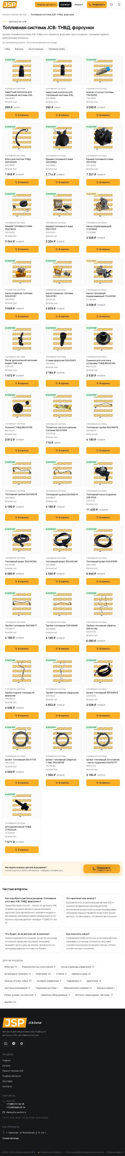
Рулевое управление (49, 980)
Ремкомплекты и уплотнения (38, 966)
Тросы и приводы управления (77, 966)
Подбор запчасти (46, 4)
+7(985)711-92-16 (15, 1103)
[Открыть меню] (119, 4)
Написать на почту (16, 1112)
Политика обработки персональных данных (85, 1152)
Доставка (7, 1081)
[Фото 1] (17, 82)
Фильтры (10, 966)
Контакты (7, 1086)
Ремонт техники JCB (12, 1070)
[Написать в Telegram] (13, 1043)
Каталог (65, 4)
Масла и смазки (106, 987)
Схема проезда (10, 1138)
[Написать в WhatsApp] (5, 1043)
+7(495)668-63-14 (15, 1107)
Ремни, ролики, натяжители (20, 994)
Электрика (43, 973)
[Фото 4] (27, 82)
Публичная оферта (114, 1152)
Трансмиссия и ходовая (78, 987)
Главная (6, 1060)
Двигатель (94, 980)
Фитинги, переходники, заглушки (94, 994)
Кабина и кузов (81, 973)
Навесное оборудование (55, 994)
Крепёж (10, 1001)
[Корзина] (111, 4)
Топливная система (15, 88)
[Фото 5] (110, 149)
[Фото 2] (21, 82)
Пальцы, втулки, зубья (18, 980)
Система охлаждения (17, 987)
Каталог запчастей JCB (14, 14)
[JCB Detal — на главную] (9, 4)
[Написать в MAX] (21, 1043)
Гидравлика (74, 980)
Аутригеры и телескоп (17, 973)
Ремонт (79, 4)
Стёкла (61, 973)
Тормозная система (46, 987)
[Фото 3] (24, 82)
